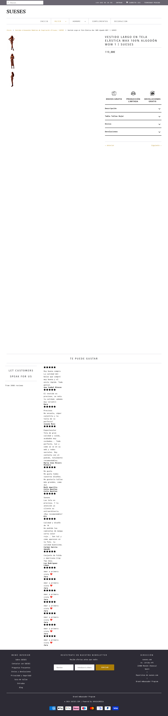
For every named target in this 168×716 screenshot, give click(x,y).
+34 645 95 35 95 (104, 2)
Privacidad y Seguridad (21, 676)
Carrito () (134, 2)
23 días (109, 64)
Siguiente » (156, 145)
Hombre (78, 21)
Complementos (100, 21)
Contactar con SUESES (21, 664)
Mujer (59, 21)
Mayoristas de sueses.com (147, 675)
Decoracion (121, 21)
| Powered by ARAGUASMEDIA (92, 701)
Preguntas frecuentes (21, 668)
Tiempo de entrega (114, 58)
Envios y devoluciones (21, 672)
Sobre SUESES (21, 660)
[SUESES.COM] (84, 12)
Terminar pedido (152, 2)
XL (147, 76)
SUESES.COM (75, 701)
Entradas (21, 683)
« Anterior (109, 145)
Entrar (119, 2)
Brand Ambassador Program (147, 681)
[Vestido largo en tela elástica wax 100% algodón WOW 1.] (61, 87)
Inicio (44, 21)
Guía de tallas (21, 679)
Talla (107, 70)
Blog (21, 687)
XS (109, 76)
